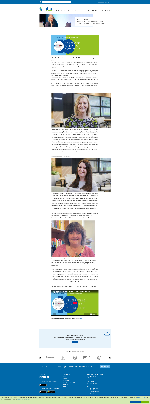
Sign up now (105, 366)
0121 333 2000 (93, 383)
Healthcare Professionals (69, 382)
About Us (65, 384)
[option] (51, 357)
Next (110, 357)
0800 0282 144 (93, 376)
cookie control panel (141, 397)
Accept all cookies (145, 401)
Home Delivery (66, 380)
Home (64, 376)
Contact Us (75, 341)
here (81, 318)
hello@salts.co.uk (94, 386)
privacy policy (20, 399)
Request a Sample (102, 2)
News (64, 386)
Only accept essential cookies (135, 401)
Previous (40, 357)
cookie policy (28, 399)
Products (65, 378)
